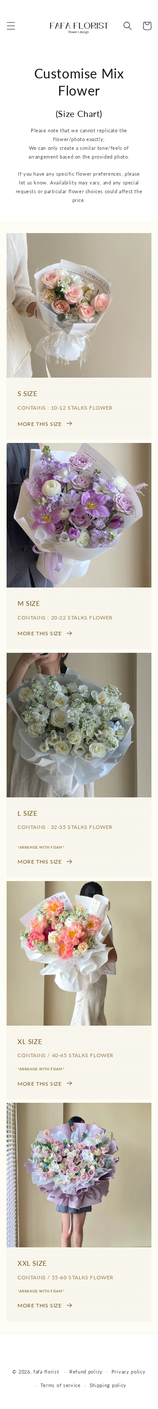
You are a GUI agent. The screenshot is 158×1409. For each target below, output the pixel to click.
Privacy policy (128, 1371)
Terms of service (60, 1385)
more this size (39, 424)
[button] (11, 25)
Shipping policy (108, 1385)
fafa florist (46, 1371)
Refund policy (86, 1371)
